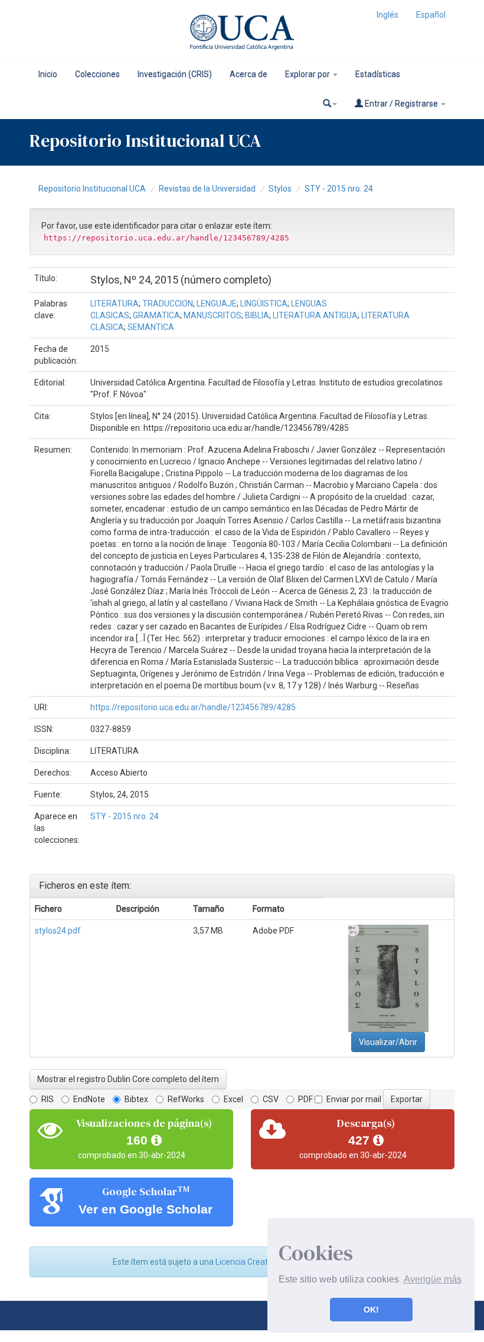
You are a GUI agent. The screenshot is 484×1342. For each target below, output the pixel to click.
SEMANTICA (150, 327)
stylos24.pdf (58, 930)
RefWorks (186, 1099)
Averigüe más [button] (433, 1279)
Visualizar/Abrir (388, 1042)
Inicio (47, 74)
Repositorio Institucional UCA (92, 188)
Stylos (280, 188)
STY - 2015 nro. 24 (339, 188)
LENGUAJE (217, 303)
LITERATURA (114, 303)
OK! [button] (371, 1309)
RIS (47, 1099)
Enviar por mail (353, 1099)
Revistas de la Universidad (207, 188)
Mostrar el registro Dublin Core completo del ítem (128, 1079)
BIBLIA (257, 315)
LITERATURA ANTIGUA (315, 315)
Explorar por (308, 74)
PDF (305, 1099)
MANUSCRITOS (212, 315)
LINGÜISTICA (263, 303)
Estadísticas (377, 74)
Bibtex (136, 1099)
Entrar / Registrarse (401, 103)
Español (431, 14)
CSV (271, 1099)
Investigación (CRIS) (175, 74)
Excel (233, 1099)
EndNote (89, 1099)
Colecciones (97, 74)
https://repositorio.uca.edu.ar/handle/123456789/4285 (193, 707)
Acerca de (248, 74)
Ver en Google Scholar (145, 1209)
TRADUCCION (167, 303)
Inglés (387, 14)
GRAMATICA (156, 315)
